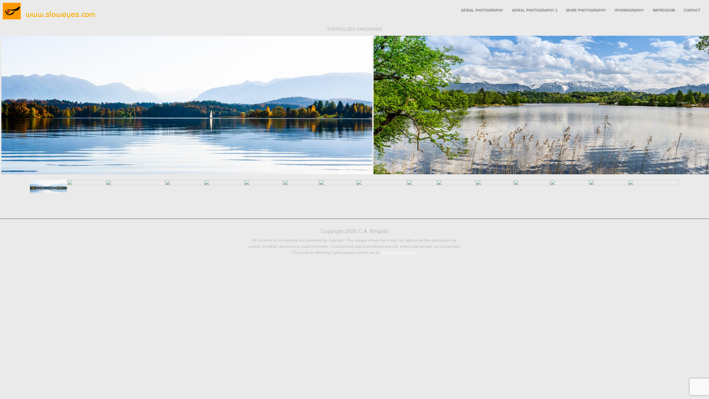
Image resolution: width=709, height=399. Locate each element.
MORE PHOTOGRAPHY (586, 10)
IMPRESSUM (664, 10)
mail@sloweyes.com (399, 252)
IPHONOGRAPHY (629, 10)
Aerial (351, 205)
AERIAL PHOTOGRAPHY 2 (534, 10)
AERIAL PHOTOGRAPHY (482, 10)
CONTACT (692, 10)
